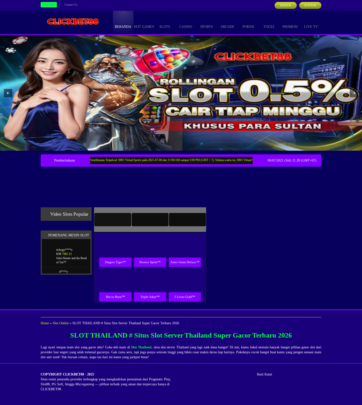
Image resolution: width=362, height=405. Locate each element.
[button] (8, 93)
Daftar (310, 5)
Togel (269, 27)
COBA (115, 240)
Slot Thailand (141, 347)
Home (45, 323)
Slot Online (61, 323)
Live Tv (311, 27)
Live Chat (48, 4)
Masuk (285, 5)
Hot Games (144, 27)
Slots (164, 27)
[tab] (112, 219)
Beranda (123, 27)
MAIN (115, 251)
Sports (206, 27)
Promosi (290, 27)
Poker (248, 27)
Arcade (227, 27)
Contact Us (71, 4)
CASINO (185, 27)
